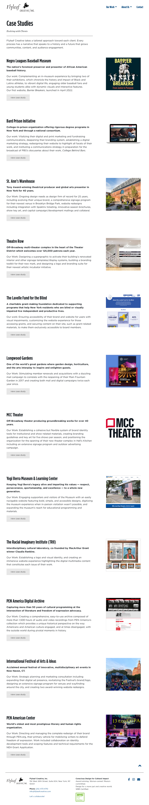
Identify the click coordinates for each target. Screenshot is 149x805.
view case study (18, 97)
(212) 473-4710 (42, 789)
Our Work (110, 7)
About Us (125, 7)
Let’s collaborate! (37, 796)
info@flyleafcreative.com (40, 791)
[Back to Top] (139, 765)
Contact (139, 7)
